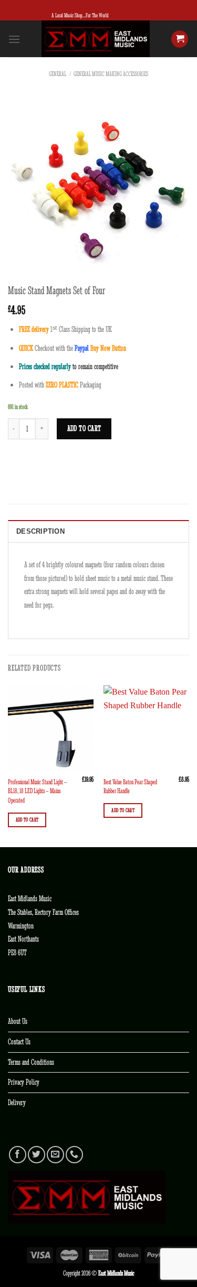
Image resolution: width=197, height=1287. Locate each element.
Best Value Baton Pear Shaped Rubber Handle (130, 786)
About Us (17, 1021)
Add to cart (84, 428)
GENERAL (57, 74)
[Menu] (14, 39)
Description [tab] (40, 531)
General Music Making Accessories (111, 74)
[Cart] (179, 39)
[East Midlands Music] (95, 38)
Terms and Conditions (31, 1062)
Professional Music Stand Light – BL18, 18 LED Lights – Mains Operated (37, 791)
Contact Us (19, 1041)
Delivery (17, 1102)
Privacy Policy (23, 1082)
